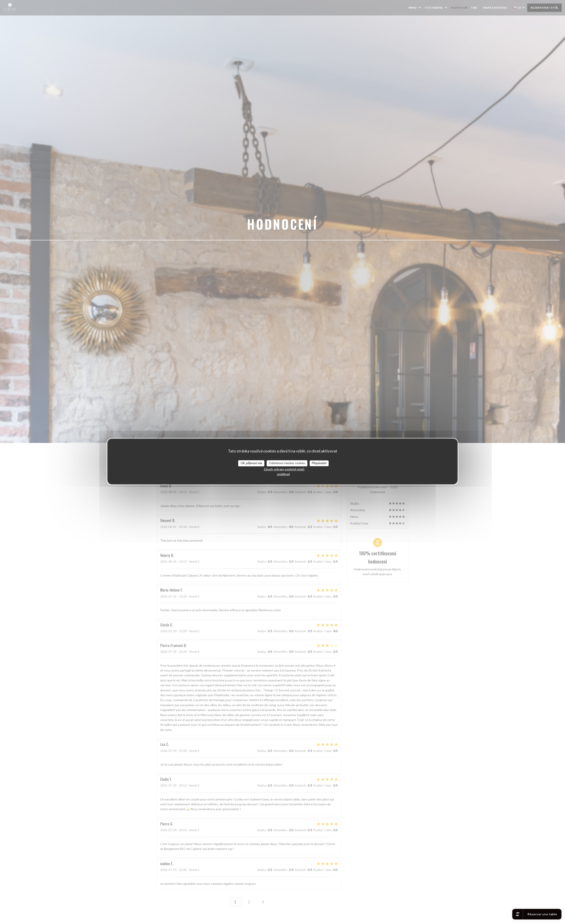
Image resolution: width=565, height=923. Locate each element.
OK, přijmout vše (251, 463)
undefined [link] (283, 474)
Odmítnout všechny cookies (287, 463)
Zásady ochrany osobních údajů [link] (284, 469)
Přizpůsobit (319, 463)
